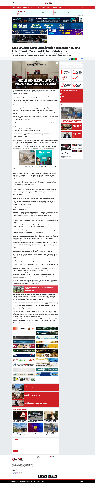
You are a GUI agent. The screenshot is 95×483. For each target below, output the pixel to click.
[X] (15, 473)
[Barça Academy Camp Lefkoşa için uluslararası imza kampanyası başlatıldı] (35, 427)
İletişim (52, 456)
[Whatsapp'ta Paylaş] (74, 59)
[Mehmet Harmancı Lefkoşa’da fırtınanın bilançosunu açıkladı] (51, 415)
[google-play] (52, 476)
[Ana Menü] (82, 7)
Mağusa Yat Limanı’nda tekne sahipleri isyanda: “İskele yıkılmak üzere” (51, 433)
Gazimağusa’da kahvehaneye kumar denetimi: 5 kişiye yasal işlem (67, 85)
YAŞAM (43, 7)
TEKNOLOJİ (55, 7)
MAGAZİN (49, 7)
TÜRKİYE (19, 7)
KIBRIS (14, 7)
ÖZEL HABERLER (26, 7)
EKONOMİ (38, 7)
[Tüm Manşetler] (81, 142)
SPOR (60, 7)
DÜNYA (32, 7)
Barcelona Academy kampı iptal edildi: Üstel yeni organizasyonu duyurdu (79, 79)
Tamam (82, 481)
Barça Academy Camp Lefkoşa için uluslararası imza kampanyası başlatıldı (35, 433)
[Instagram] (17, 473)
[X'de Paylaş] (72, 59)
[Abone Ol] (82, 58)
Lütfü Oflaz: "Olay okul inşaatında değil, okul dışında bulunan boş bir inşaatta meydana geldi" (79, 85)
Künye (38, 456)
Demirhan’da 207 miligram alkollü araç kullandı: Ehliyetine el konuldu (79, 72)
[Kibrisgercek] (48, 2)
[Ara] (82, 3)
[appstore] (43, 476)
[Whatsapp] (21, 473)
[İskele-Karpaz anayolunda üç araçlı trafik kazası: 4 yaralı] (35, 415)
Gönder (15, 451)
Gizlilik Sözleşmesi (40, 457)
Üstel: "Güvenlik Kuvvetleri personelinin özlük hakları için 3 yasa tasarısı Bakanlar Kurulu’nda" (66, 79)
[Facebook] (13, 473)
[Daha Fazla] (76, 59)
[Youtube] (19, 473)
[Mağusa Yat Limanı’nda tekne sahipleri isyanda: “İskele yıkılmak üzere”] (51, 427)
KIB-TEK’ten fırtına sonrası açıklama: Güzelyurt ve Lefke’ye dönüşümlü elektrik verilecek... (19, 433)
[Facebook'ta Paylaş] (69, 59)
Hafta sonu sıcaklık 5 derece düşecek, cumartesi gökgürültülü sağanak (66, 72)
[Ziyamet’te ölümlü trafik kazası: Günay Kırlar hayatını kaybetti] (20, 415)
